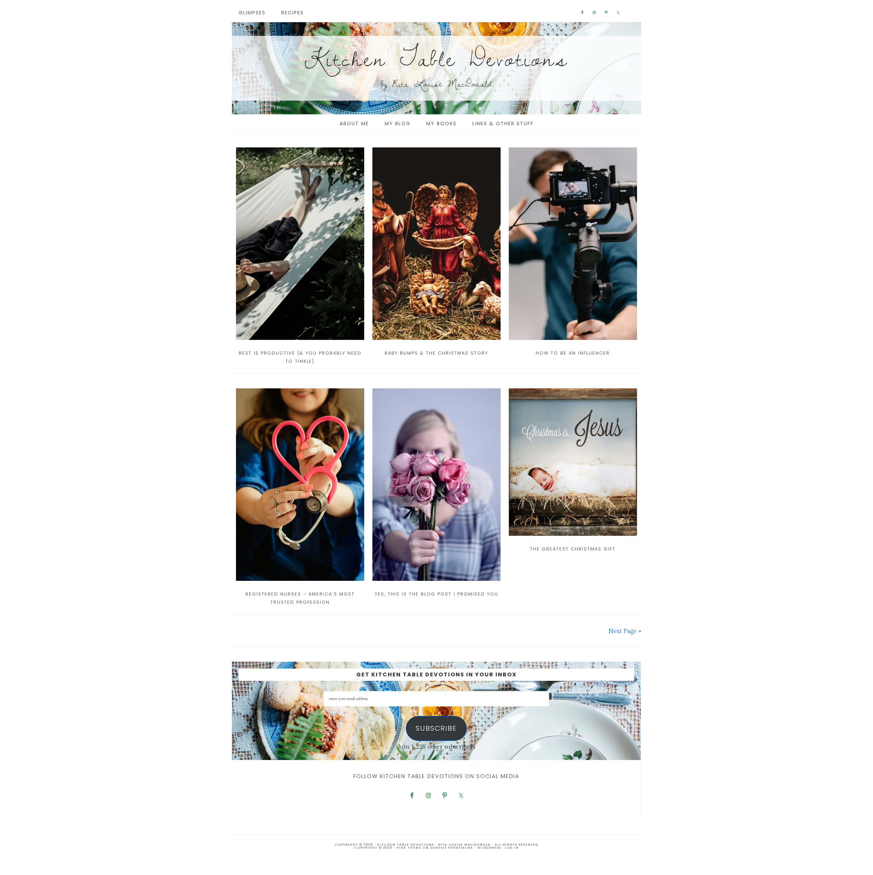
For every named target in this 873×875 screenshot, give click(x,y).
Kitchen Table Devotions (436, 57)
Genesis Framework (451, 848)
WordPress (489, 848)
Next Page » (624, 631)
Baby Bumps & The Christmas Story (436, 353)
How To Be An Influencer (573, 353)
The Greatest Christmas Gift (573, 549)
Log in (512, 848)
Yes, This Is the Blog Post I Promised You (436, 594)
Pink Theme (409, 848)
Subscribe (436, 728)
